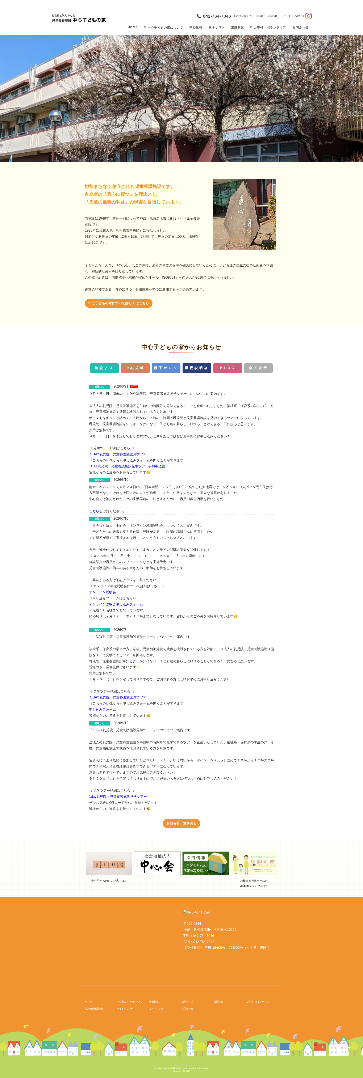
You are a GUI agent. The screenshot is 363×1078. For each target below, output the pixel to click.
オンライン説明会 (102, 592)
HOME (133, 27)
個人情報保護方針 (94, 1008)
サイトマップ (156, 1008)
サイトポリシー (125, 1008)
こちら (94, 511)
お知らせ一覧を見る (181, 823)
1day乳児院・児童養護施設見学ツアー (118, 796)
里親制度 (237, 27)
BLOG (227, 368)
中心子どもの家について (165, 27)
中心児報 (195, 27)
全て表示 (258, 368)
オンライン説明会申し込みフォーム (116, 604)
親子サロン (217, 27)
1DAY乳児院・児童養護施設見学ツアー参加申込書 (127, 466)
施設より (104, 368)
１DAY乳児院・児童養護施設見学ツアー (119, 454)
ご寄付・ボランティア (270, 27)
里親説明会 (197, 368)
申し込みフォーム (102, 709)
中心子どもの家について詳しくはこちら (118, 303)
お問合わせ (300, 27)
